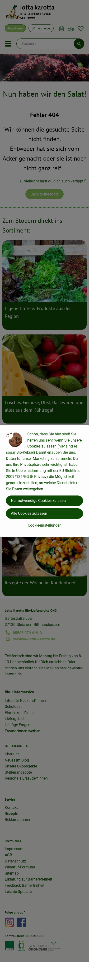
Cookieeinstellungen (44, 525)
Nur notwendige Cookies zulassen (39, 500)
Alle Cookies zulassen (29, 513)
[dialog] (44, 481)
